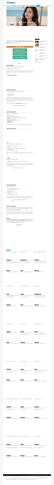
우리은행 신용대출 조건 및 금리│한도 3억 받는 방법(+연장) (40, 370)
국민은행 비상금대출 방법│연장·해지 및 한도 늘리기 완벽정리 (26, 418)
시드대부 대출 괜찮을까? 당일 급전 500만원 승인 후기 (25, 370)
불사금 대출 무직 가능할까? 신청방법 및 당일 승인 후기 (39, 295)
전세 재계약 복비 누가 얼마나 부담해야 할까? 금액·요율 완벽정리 (12, 418)
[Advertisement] (19, 34)
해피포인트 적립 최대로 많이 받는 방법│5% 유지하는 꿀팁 (40, 418)
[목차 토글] (20, 63)
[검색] (46, 5)
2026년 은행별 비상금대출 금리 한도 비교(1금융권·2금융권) (26, 343)
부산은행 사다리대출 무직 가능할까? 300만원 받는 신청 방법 (12, 295)
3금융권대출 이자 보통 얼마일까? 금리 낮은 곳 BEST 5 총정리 (26, 295)
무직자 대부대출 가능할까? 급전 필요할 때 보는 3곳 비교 (40, 343)
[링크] (11, 2)
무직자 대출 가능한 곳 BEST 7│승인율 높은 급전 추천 (11, 370)
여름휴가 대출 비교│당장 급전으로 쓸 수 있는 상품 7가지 (40, 445)
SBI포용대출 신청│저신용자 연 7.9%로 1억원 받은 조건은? (12, 343)
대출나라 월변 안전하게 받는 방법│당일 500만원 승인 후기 (26, 445)
